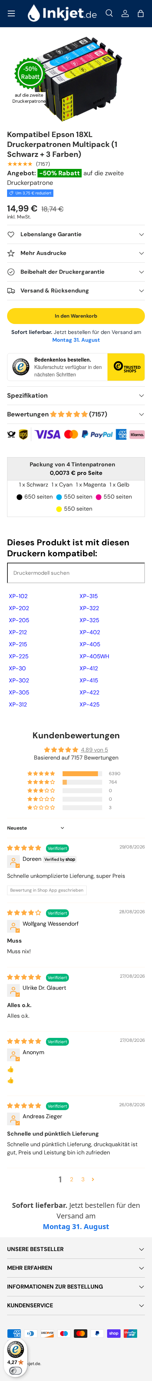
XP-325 (89, 620)
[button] (140, 13)
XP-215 (18, 644)
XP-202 (19, 608)
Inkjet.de (31, 1363)
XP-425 (90, 704)
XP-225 (19, 656)
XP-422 (89, 692)
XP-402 (90, 632)
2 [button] (71, 1179)
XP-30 (17, 668)
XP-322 (89, 608)
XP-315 (89, 596)
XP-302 (19, 680)
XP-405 (90, 644)
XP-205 (19, 620)
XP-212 (18, 632)
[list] (76, 79)
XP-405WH (94, 656)
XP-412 (89, 668)
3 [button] (82, 1179)
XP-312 (18, 704)
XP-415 (89, 680)
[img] (24, 848)
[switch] (15, 1371)
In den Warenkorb (76, 316)
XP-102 (18, 596)
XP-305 (19, 692)
